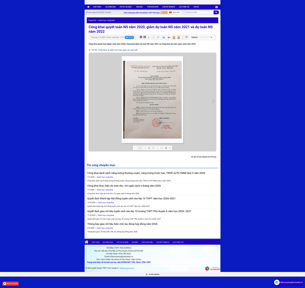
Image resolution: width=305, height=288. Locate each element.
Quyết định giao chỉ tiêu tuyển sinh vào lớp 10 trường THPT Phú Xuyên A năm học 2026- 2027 (139, 211)
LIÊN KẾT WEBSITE (168, 7)
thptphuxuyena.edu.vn (127, 268)
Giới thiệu (97, 7)
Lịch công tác (184, 7)
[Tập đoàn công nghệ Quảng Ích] (212, 268)
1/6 (140, 148)
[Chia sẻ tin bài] (129, 37)
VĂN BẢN (139, 7)
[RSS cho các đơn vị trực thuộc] (164, 12)
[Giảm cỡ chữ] (148, 37)
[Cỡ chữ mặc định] (153, 37)
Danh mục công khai (107, 20)
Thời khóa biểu (152, 7)
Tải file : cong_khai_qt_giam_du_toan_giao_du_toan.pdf (114, 50)
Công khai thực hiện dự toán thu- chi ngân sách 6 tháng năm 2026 (124, 185)
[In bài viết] (186, 37)
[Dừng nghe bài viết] (169, 37)
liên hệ (196, 7)
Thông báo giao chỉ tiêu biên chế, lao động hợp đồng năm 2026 (122, 224)
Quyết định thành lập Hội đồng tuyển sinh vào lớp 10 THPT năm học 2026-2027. (131, 198)
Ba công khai (111, 7)
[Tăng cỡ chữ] (158, 37)
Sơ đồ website (153, 274)
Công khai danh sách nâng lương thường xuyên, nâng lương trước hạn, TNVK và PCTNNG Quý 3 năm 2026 (146, 173)
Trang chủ (92, 20)
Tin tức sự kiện (125, 7)
